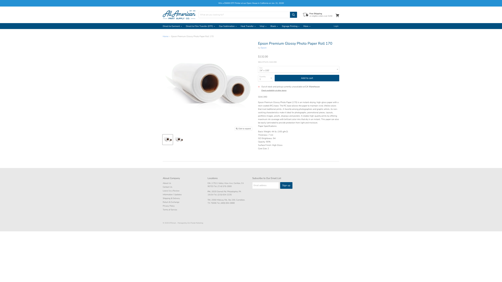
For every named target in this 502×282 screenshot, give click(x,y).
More (306, 26)
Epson (264, 47)
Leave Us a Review (171, 190)
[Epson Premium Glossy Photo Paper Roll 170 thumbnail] (167, 139)
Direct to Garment (171, 26)
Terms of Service (170, 209)
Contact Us (167, 187)
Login (336, 26)
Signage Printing (290, 26)
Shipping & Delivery (171, 198)
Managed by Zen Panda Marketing (190, 223)
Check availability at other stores (273, 91)
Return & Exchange (171, 202)
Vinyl (262, 26)
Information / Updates (172, 194)
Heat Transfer (247, 26)
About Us (167, 183)
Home (165, 36)
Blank (273, 26)
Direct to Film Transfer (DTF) (199, 26)
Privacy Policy (169, 206)
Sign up (286, 185)
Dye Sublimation (227, 26)
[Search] (293, 15)
